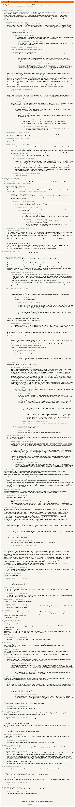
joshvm (9, 257)
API (34, 801)
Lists (32, 801)
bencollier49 (17, 52)
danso (5, 549)
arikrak (5, 610)
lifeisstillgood (17, 426)
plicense (5, 489)
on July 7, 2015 (16, 6)
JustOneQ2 (6, 620)
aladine (5, 642)
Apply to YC (46, 801)
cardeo (5, 649)
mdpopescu (17, 173)
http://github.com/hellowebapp (38, 347)
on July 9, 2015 (30, 119)
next (19, 10)
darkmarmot (13, 47)
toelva (19, 311)
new (12, 1)
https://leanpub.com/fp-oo (52, 43)
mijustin (9, 362)
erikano (5, 507)
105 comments (30, 6)
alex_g (5, 573)
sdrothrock (9, 93)
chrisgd (12, 89)
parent (22, 22)
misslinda (6, 722)
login (72, 1)
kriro (12, 149)
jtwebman (17, 35)
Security (37, 801)
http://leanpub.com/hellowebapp (49, 515)
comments (20, 1)
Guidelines (24, 801)
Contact (51, 801)
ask (25, 1)
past (15, 1)
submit (36, 1)
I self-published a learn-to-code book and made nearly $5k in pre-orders (22, 5)
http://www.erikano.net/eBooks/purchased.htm (45, 519)
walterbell (6, 676)
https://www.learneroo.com (11, 617)
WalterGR (9, 288)
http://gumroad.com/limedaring (34, 358)
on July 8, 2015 (21, 30)
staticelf (5, 777)
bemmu (9, 72)
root (26, 30)
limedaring (11, 6)
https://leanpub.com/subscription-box (57, 86)
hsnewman (6, 599)
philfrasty (6, 587)
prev (31, 47)
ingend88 (6, 701)
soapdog (9, 132)
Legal (41, 801)
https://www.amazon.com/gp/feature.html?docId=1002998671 (44, 492)
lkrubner (16, 387)
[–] (21, 10)
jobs (32, 1)
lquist (5, 178)
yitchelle (5, 766)
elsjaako (24, 406)
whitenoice (6, 745)
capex (5, 711)
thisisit (8, 241)
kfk (8, 523)
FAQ (29, 801)
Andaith (5, 469)
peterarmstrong (7, 10)
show (28, 1)
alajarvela (6, 787)
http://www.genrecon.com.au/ (61, 67)
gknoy (23, 213)
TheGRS (6, 734)
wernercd (9, 186)
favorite (25, 6)
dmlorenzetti (10, 22)
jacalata (16, 201)
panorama (9, 316)
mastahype (9, 435)
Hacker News (7, 1)
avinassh (9, 330)
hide (20, 6)
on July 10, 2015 (23, 462)
